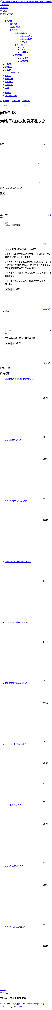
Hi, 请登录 (4, 101)
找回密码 (26, 101)
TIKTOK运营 (26, 36)
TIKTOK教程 (26, 39)
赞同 (9, 289)
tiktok (40, 164)
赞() (3, 990)
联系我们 (19, 1007)
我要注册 (16, 101)
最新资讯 (14, 24)
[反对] (13, 289)
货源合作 (9, 67)
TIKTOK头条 (21, 33)
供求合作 (9, 79)
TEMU (23, 47)
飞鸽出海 (16, 1004)
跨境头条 (14, 30)
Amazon (23, 49)
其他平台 (24, 52)
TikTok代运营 (11, 96)
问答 (7, 88)
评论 (45, 244)
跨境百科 (19, 55)
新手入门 (24, 42)
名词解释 (24, 61)
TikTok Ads (15, 73)
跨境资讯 (9, 21)
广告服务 (9, 70)
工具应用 (9, 85)
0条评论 (46, 309)
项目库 (8, 76)
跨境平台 (19, 45)
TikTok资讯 (15, 27)
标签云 (8, 93)
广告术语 (24, 58)
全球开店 (9, 64)
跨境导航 (9, 82)
